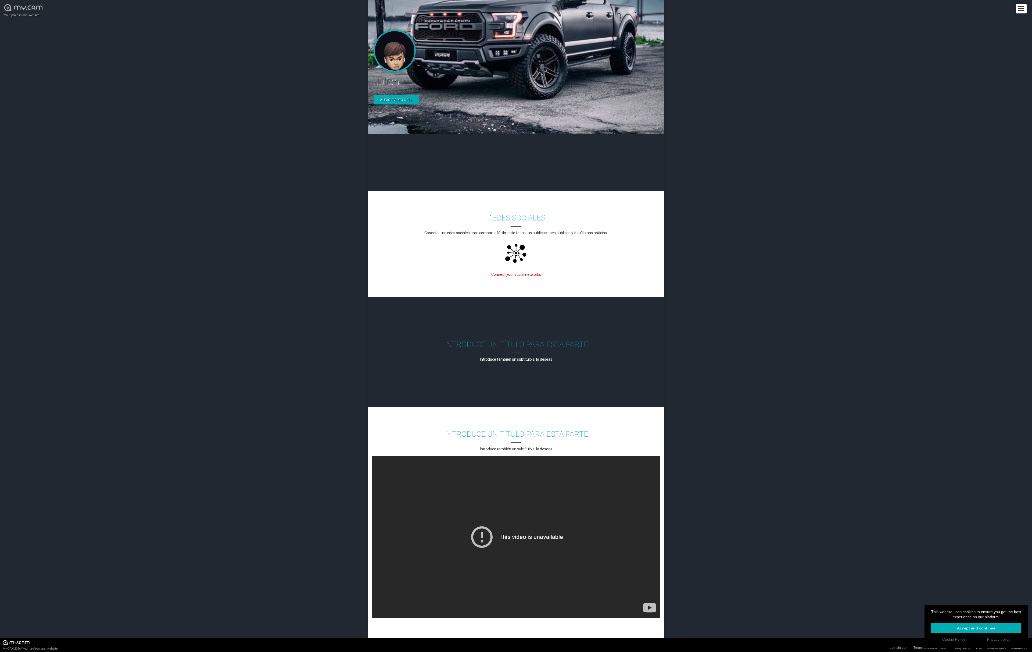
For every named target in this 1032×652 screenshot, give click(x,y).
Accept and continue (976, 628)
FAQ (979, 648)
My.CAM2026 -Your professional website (30, 648)
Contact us (1019, 648)
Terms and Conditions (929, 648)
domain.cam (899, 648)
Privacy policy (961, 648)
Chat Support (996, 648)
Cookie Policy (953, 639)
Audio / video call (396, 100)
